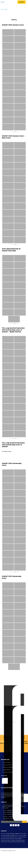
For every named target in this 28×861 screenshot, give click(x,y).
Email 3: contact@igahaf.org (9, 814)
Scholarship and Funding (7, 772)
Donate (21, 2)
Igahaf (5, 850)
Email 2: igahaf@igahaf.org (9, 812)
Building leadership (6, 769)
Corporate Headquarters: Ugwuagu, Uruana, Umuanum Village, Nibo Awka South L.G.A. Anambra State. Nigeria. (13, 806)
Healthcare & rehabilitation (8, 767)
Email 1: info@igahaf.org (8, 810)
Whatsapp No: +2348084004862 (10, 818)
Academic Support (6, 762)
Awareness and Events (7, 764)
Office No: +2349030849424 (9, 816)
